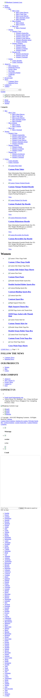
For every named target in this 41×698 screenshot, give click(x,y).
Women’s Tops (16, 31)
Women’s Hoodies (21, 42)
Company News (13, 81)
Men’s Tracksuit (21, 28)
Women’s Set (16, 52)
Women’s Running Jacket (23, 40)
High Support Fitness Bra (18, 307)
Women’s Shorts (21, 47)
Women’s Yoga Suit (22, 55)
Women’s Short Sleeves (23, 35)
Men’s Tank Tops (21, 14)
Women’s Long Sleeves (23, 38)
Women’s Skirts (20, 45)
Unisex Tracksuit (17, 62)
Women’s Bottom (17, 43)
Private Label (9, 78)
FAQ (9, 76)
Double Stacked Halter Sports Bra (21, 284)
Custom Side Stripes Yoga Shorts (21, 270)
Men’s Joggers (20, 24)
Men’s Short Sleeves (22, 12)
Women (10, 29)
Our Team (11, 71)
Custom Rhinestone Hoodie (19, 221)
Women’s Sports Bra (22, 33)
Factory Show (12, 69)
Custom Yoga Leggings (8, 421)
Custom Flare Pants (16, 277)
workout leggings (9, 422)
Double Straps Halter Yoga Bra (20, 331)
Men (9, 9)
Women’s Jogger (21, 50)
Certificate (11, 74)
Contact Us (8, 85)
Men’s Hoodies (20, 19)
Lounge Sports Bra (20, 422)
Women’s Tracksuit (22, 57)
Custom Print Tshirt (16, 169)
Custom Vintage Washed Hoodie (21, 187)
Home (6, 5)
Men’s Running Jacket (22, 17)
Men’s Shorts (20, 23)
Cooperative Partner (14, 72)
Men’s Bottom (16, 21)
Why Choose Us (13, 66)
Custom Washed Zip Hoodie (19, 204)
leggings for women (22, 421)
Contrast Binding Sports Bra (19, 292)
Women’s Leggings (22, 48)
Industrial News (13, 83)
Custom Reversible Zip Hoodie (20, 239)
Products (7, 7)
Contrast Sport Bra (16, 299)
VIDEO (7, 86)
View (10, 180)
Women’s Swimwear (22, 54)
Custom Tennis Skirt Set (17, 323)
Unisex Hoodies (17, 60)
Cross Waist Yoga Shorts (18, 346)
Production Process (14, 67)
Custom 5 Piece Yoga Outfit (19, 262)
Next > (7, 349)
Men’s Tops (15, 11)
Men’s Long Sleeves (22, 16)
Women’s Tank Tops (22, 36)
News (6, 79)
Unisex (10, 59)
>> (11, 349)
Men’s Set (15, 26)
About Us (7, 64)
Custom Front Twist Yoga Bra (20, 338)
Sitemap (9, 419)
